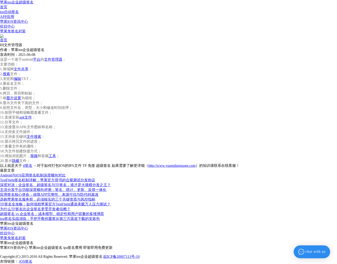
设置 (17, 98)
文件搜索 (34, 137)
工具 (52, 156)
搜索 (6, 74)
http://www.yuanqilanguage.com (172, 165)
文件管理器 (53, 59)
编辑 (17, 79)
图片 (10, 98)
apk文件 (25, 117)
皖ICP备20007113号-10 (121, 256)
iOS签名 (25, 261)
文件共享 (21, 69)
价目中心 (7, 26)
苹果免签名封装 (13, 31)
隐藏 (15, 161)
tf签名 (27, 165)
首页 (3, 7)
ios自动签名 (9, 12)
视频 (34, 156)
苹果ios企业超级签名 (16, 2)
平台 (36, 59)
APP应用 (7, 17)
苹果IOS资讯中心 (14, 21)
